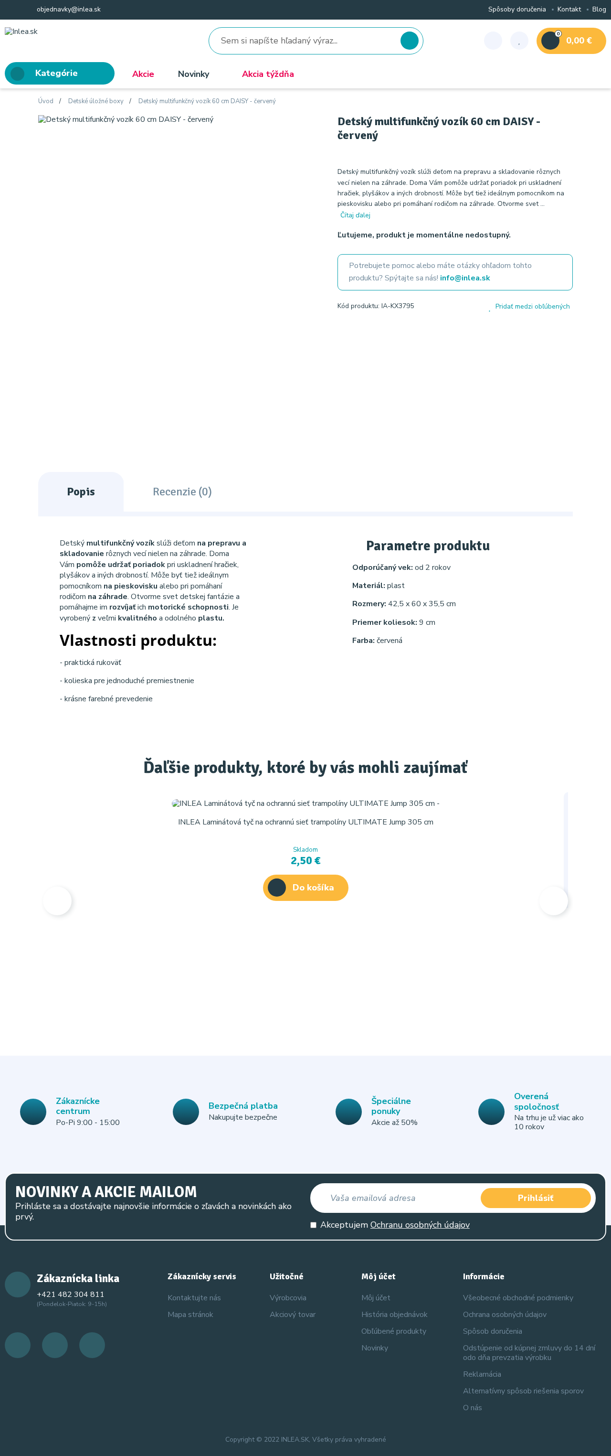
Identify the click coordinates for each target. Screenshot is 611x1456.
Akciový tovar (293, 1314)
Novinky (193, 74)
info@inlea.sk (465, 278)
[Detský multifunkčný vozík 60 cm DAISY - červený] (125, 119)
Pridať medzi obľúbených (532, 306)
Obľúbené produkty (393, 1331)
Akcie (143, 74)
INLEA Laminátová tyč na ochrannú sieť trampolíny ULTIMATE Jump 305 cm (305, 822)
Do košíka (313, 887)
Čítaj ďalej (355, 215)
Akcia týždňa (268, 74)
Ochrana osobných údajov (505, 1314)
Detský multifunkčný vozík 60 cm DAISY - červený (207, 102)
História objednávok (394, 1314)
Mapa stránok (190, 1314)
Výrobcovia (288, 1298)
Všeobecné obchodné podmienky (518, 1298)
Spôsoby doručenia (517, 10)
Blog (599, 10)
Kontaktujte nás (194, 1298)
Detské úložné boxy (96, 102)
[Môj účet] (493, 41)
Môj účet (375, 1298)
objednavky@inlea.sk (68, 10)
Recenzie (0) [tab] (182, 491)
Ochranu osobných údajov (420, 1225)
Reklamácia (482, 1374)
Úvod (45, 102)
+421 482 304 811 (71, 1294)
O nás (472, 1407)
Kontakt (569, 10)
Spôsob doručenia (492, 1331)
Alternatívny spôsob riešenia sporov (523, 1391)
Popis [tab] (81, 491)
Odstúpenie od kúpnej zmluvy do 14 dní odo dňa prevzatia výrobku (529, 1352)
